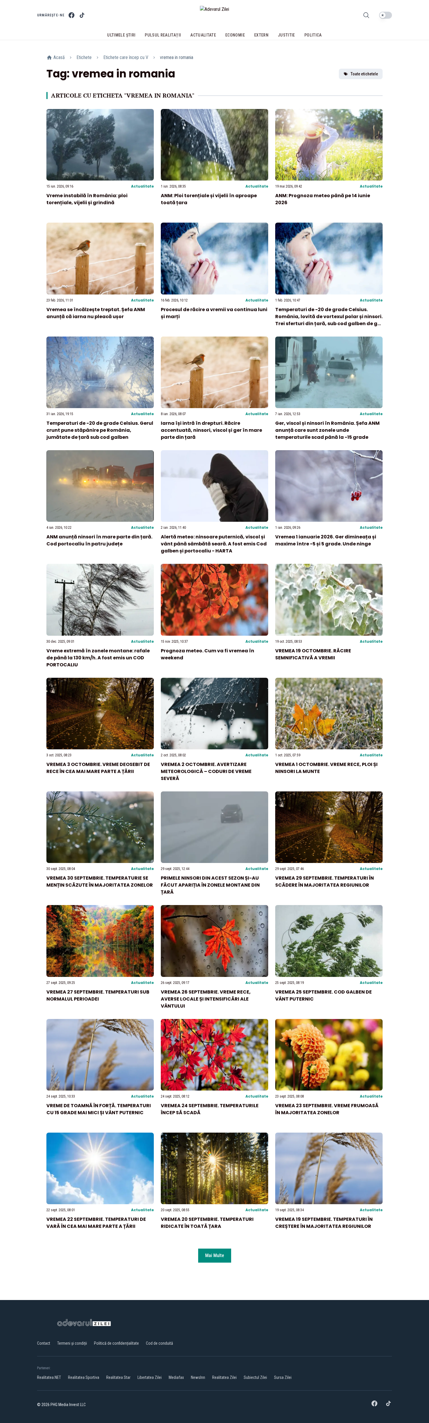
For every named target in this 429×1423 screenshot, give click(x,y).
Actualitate (142, 186)
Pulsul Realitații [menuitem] (163, 35)
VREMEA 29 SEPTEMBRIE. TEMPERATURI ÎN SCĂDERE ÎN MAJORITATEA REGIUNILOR (324, 881)
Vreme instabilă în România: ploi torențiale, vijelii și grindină (87, 199)
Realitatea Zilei (224, 1377)
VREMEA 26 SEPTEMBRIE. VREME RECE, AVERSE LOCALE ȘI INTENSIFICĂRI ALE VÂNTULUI (206, 999)
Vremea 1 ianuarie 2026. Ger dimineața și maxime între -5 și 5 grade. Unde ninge (325, 540)
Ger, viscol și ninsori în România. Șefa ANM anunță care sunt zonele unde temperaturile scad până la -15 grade (327, 430)
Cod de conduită (159, 1343)
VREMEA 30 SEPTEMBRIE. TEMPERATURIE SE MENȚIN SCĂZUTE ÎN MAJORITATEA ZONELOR (99, 881)
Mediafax (176, 1377)
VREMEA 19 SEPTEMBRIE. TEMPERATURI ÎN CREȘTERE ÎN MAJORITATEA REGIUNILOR (324, 1223)
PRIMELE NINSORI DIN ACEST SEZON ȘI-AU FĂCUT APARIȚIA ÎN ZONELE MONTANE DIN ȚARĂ (210, 885)
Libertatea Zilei (149, 1377)
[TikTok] (82, 15)
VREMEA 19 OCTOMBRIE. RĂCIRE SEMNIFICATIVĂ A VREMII (313, 654)
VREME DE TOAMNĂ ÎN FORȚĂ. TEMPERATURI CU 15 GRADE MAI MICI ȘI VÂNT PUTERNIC (98, 1109)
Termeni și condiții (72, 1343)
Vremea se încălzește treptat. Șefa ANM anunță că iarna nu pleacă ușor (95, 313)
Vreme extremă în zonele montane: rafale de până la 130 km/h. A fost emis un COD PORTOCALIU (98, 657)
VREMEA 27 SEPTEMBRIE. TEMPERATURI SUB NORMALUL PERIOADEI (97, 995)
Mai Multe (214, 1255)
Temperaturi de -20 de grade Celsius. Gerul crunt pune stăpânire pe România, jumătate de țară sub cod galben (99, 430)
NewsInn (198, 1377)
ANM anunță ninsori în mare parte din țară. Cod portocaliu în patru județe (99, 540)
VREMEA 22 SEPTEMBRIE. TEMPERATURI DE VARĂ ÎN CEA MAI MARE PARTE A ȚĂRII (96, 1223)
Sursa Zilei (283, 1377)
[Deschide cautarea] (366, 15)
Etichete (84, 57)
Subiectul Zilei (255, 1377)
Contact (43, 1343)
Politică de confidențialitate (116, 1343)
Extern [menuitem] (261, 35)
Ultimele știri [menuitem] (121, 35)
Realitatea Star (118, 1377)
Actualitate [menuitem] (203, 35)
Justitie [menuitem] (286, 35)
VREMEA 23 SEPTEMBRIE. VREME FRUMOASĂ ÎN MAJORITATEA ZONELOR (327, 1109)
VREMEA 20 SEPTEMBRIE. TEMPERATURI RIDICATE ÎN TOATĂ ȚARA (207, 1223)
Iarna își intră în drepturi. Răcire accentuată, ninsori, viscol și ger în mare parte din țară (211, 430)
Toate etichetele (364, 74)
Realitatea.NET (49, 1377)
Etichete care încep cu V (125, 57)
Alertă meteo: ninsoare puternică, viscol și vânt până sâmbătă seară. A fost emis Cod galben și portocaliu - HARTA (214, 543)
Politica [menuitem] (313, 35)
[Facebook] (71, 15)
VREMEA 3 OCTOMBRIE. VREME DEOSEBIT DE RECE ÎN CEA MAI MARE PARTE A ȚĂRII (98, 768)
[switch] (385, 15)
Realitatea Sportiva (83, 1377)
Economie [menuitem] (235, 35)
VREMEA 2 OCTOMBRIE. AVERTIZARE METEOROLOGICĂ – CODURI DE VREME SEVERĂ (206, 771)
